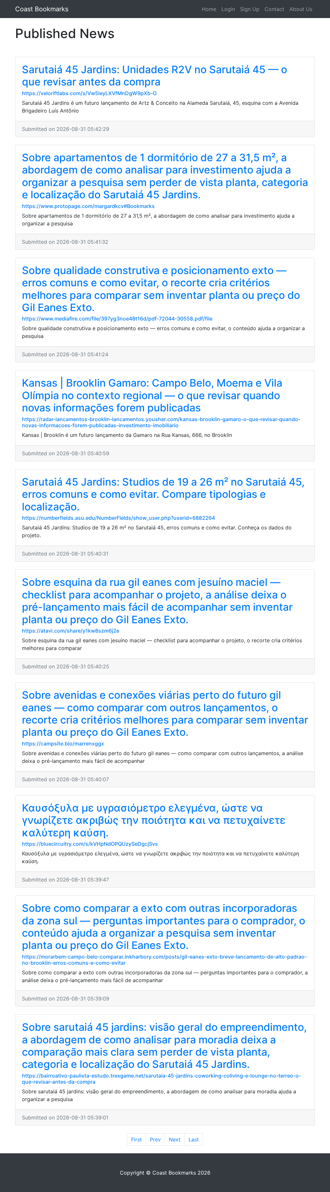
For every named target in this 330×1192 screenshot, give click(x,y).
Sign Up (249, 9)
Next (174, 1139)
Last (194, 1139)
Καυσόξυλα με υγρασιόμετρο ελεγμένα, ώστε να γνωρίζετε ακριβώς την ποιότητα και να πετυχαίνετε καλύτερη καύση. (154, 820)
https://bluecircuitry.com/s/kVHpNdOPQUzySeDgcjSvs (90, 844)
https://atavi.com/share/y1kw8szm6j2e (70, 630)
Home (209, 9)
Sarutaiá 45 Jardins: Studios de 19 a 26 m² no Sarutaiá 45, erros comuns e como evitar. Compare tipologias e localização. (163, 494)
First (136, 1139)
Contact (274, 9)
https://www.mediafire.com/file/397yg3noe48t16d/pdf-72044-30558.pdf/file (117, 318)
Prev (155, 1139)
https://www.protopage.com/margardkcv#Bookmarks (88, 206)
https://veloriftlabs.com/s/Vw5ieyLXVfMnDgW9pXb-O (89, 93)
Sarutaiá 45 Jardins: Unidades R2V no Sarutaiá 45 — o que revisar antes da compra (154, 75)
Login (228, 9)
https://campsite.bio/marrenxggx (63, 743)
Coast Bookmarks (41, 9)
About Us (300, 9)
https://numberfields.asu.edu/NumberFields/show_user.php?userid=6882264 (118, 518)
